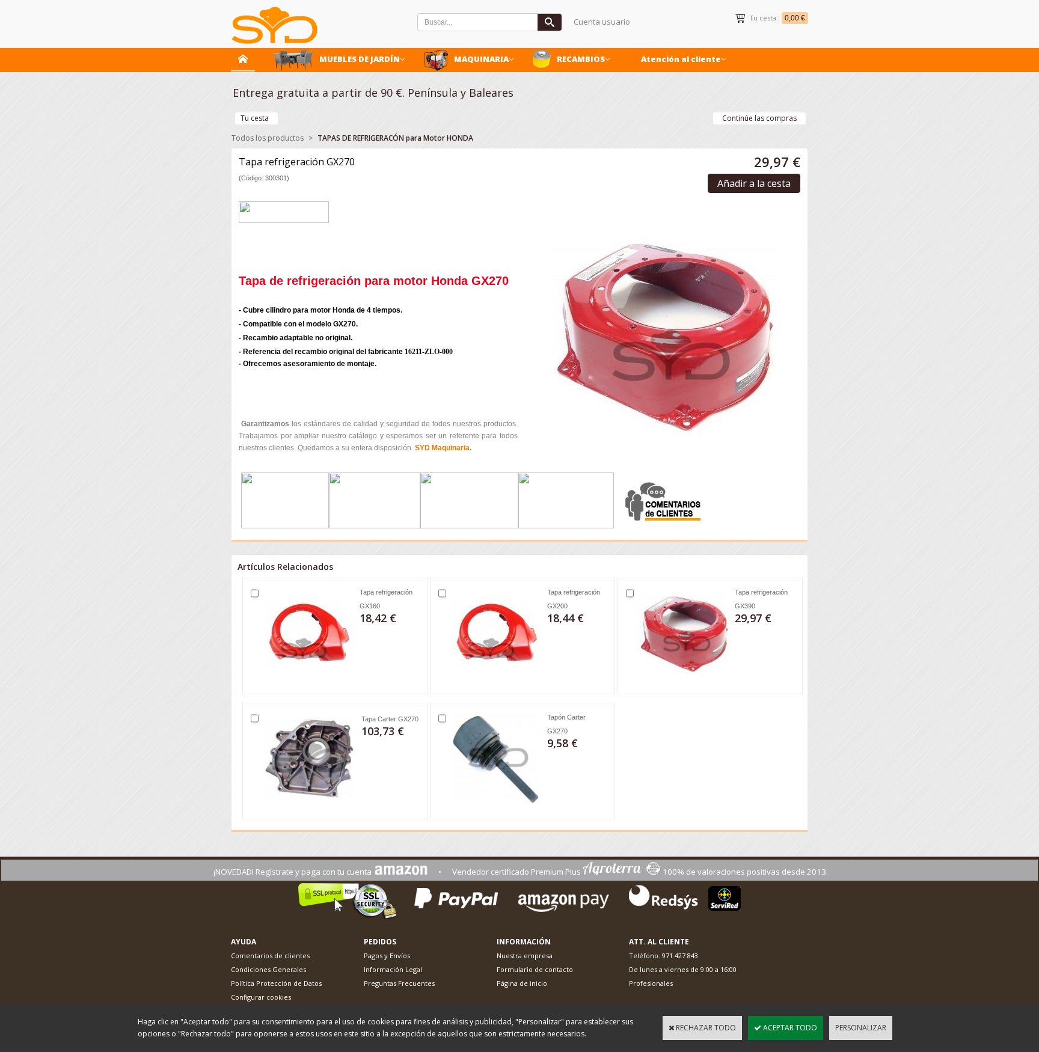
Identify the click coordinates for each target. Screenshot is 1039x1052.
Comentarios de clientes (270, 955)
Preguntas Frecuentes (399, 983)
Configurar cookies (261, 997)
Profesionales (651, 983)
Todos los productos (267, 138)
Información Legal (393, 969)
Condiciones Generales (268, 969)
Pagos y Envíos (387, 955)
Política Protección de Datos (276, 983)
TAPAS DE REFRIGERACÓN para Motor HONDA (395, 138)
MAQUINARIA (481, 59)
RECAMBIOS (581, 59)
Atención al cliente (681, 59)
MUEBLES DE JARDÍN (359, 59)
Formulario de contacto (535, 969)
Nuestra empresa (525, 955)
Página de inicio (522, 983)
